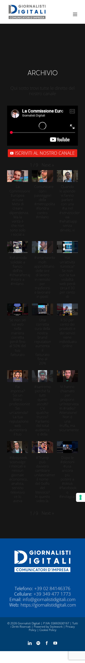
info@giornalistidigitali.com (49, 599)
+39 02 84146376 (52, 588)
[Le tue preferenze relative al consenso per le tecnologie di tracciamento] (80, 497)
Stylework (56, 627)
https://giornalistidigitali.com (48, 605)
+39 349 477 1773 (52, 594)
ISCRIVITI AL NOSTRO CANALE (45, 153)
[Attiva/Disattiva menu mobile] (75, 14)
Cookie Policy (47, 630)
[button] (47, 165)
